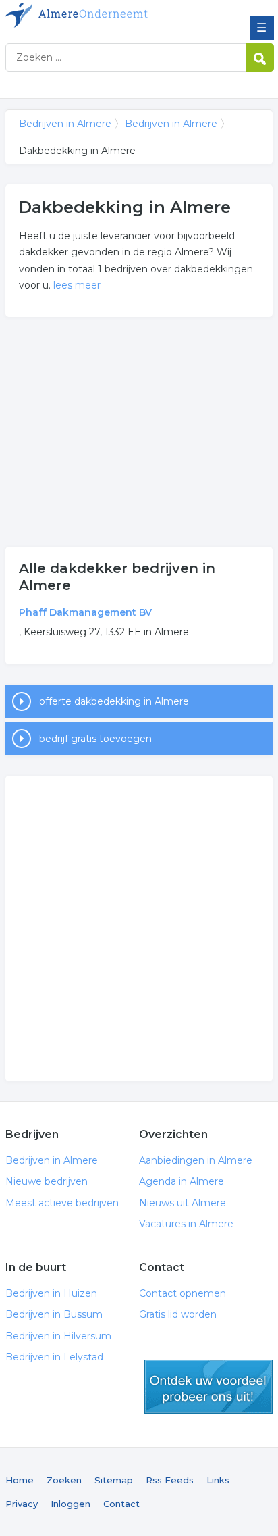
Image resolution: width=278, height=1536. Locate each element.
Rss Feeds (170, 1480)
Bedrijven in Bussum (54, 1314)
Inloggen (70, 1503)
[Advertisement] (139, 431)
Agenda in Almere (181, 1181)
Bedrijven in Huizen (51, 1293)
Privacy (21, 1503)
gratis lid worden (208, 1387)
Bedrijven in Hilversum (58, 1336)
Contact (121, 1503)
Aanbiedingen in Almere (195, 1160)
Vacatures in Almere (186, 1224)
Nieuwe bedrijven (46, 1181)
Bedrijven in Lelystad (54, 1357)
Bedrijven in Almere (103, 15)
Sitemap (113, 1480)
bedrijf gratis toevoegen (95, 739)
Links (217, 1480)
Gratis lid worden (178, 1314)
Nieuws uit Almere (182, 1203)
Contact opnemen (182, 1293)
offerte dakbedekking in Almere (114, 701)
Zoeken (64, 1480)
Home (19, 1480)
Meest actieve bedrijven (62, 1203)
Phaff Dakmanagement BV (85, 612)
